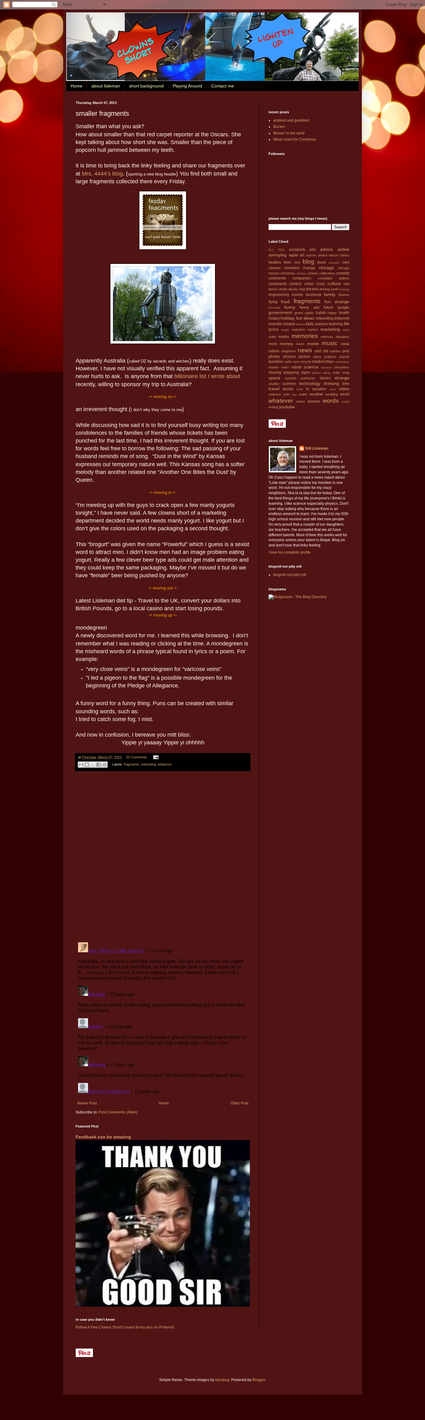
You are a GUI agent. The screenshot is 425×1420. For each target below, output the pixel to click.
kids (310, 323)
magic (285, 329)
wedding (331, 394)
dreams (312, 289)
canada (334, 262)
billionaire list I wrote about (207, 376)
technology (309, 383)
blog (308, 261)
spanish (291, 378)
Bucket (279, 126)
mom (273, 344)
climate (301, 273)
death (283, 289)
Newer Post (87, 1103)
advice (326, 249)
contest (295, 284)
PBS (281, 249)
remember (342, 361)
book (321, 262)
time (345, 384)
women (314, 401)
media (283, 337)
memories (305, 336)
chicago (326, 267)
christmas (287, 273)
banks (344, 255)
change (309, 268)
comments (277, 278)
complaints (278, 284)
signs (305, 372)
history (274, 318)
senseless (341, 367)
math (272, 337)
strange (341, 377)
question (276, 361)
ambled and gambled (291, 120)
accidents (297, 249)
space (274, 377)
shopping (291, 372)
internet (341, 318)
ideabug (222, 1380)
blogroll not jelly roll (289, 575)
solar (336, 372)
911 (271, 249)
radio (288, 361)
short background (146, 85)
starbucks (307, 378)
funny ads (310, 307)
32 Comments (136, 757)
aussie (311, 255)
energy (344, 289)
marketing (148, 764)
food (285, 301)
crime (309, 284)
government (280, 312)
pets (345, 351)
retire (285, 367)
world (345, 401)
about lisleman (105, 85)
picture (304, 356)
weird (344, 394)
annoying (278, 254)
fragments (131, 764)
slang (326, 372)
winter (300, 401)
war (294, 394)
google (343, 307)
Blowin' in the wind (289, 133)
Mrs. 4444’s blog (102, 174)
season (326, 367)
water (303, 394)
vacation (319, 389)
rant (296, 361)
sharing (275, 372)
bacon (333, 255)
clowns (312, 273)
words (331, 400)
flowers (344, 295)
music (330, 343)
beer (288, 262)
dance (273, 289)
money (286, 343)
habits (321, 313)
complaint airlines (333, 278)
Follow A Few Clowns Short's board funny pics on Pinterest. (125, 1327)
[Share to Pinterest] (104, 765)
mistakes (342, 337)
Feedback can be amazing (103, 1136)
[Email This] (81, 765)
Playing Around (187, 85)
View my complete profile (290, 552)
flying (273, 302)
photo (274, 356)
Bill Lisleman (317, 448)
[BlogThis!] (87, 765)
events (297, 295)
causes (275, 268)
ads (313, 249)
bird (297, 262)
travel (274, 388)
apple (293, 255)
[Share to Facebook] (99, 765)
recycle (305, 361)
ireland (289, 324)
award (322, 255)
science (311, 366)
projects (330, 357)
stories (325, 378)
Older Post (239, 1103)
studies (274, 384)
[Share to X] (93, 765)
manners (298, 329)
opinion (335, 351)
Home (76, 85)
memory (327, 337)
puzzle (344, 357)
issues (300, 324)
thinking (331, 383)
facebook (313, 295)
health (344, 313)
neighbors (288, 351)
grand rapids (304, 313)
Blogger (258, 1380)
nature (274, 351)
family (329, 294)
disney (293, 289)
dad (346, 284)
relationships (323, 361)
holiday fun (291, 318)
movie (313, 343)
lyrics (273, 329)
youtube (287, 406)
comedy (342, 273)
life (346, 323)
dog (302, 289)
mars (346, 329)
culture (334, 283)
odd (318, 351)
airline (343, 249)
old (325, 351)
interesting (325, 318)
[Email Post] (155, 757)
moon (300, 344)
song (345, 372)
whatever (165, 764)
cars (345, 262)
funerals (274, 307)
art (302, 255)
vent (332, 389)
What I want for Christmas (294, 139)
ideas (309, 318)
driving (324, 289)
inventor (275, 324)
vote (286, 394)
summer (289, 384)
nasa (345, 344)
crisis (320, 284)
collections (327, 273)
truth (300, 389)
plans (317, 357)
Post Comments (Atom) (118, 1112)
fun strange (337, 301)
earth (335, 289)
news (305, 350)
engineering (279, 295)
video (344, 388)
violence (275, 394)
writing (273, 407)
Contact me (222, 85)
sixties (316, 372)
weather (316, 394)
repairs (274, 367)
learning (336, 324)
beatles (275, 262)
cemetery (292, 268)
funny (289, 307)
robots (296, 367)
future (328, 307)
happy (332, 313)
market (312, 329)
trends (288, 389)
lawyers (321, 324)
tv (307, 389)
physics (289, 356)
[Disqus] (163, 857)
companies (301, 278)
